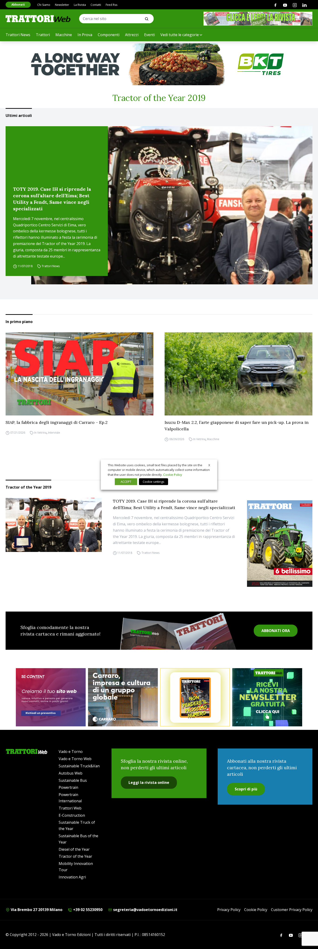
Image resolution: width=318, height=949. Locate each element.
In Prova (85, 34)
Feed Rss (111, 5)
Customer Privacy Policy (291, 909)
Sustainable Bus (73, 780)
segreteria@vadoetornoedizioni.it (144, 909)
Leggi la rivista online (149, 782)
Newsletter (62, 5)
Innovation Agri (72, 877)
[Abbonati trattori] (195, 697)
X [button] (209, 465)
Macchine (63, 34)
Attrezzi (132, 34)
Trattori (43, 34)
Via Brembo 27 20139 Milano (36, 909)
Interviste (54, 433)
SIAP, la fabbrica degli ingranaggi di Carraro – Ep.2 (57, 422)
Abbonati (18, 5)
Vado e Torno (71, 751)
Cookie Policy (255, 909)
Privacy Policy (228, 909)
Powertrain (68, 787)
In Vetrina (40, 433)
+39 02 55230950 (87, 909)
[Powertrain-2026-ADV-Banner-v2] (123, 697)
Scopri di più (246, 789)
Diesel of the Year (74, 849)
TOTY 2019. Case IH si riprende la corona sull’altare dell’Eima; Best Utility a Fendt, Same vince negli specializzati (52, 198)
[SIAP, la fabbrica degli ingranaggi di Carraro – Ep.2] (79, 373)
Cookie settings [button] (153, 482)
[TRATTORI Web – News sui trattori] (38, 18)
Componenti (108, 34)
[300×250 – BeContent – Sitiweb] (51, 697)
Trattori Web (70, 808)
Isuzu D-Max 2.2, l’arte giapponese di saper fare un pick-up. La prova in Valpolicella (236, 426)
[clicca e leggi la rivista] (257, 19)
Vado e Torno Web (75, 758)
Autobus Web (70, 773)
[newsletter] (267, 697)
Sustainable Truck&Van (79, 766)
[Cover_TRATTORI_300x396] (280, 543)
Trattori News (18, 34)
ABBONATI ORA (275, 630)
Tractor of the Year (75, 856)
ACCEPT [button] (126, 482)
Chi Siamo (43, 5)
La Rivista (80, 5)
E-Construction (72, 815)
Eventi (149, 34)
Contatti (96, 5)
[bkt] (159, 64)
